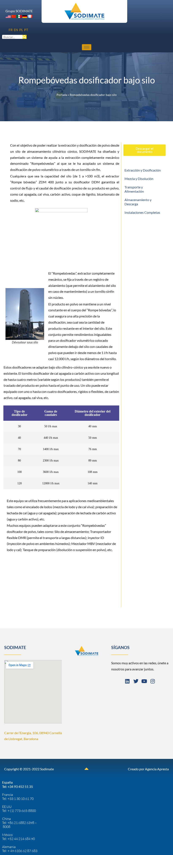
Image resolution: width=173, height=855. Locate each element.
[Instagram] (152, 681)
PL (21, 30)
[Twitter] (135, 681)
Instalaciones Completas (142, 212)
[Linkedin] (127, 681)
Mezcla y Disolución (138, 179)
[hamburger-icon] (86, 47)
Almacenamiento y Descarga (137, 202)
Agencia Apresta (157, 769)
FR (11, 30)
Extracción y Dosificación (142, 170)
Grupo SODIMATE (19, 11)
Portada (62, 95)
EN (16, 30)
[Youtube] (144, 681)
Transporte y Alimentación (134, 189)
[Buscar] (25, 37)
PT (26, 30)
